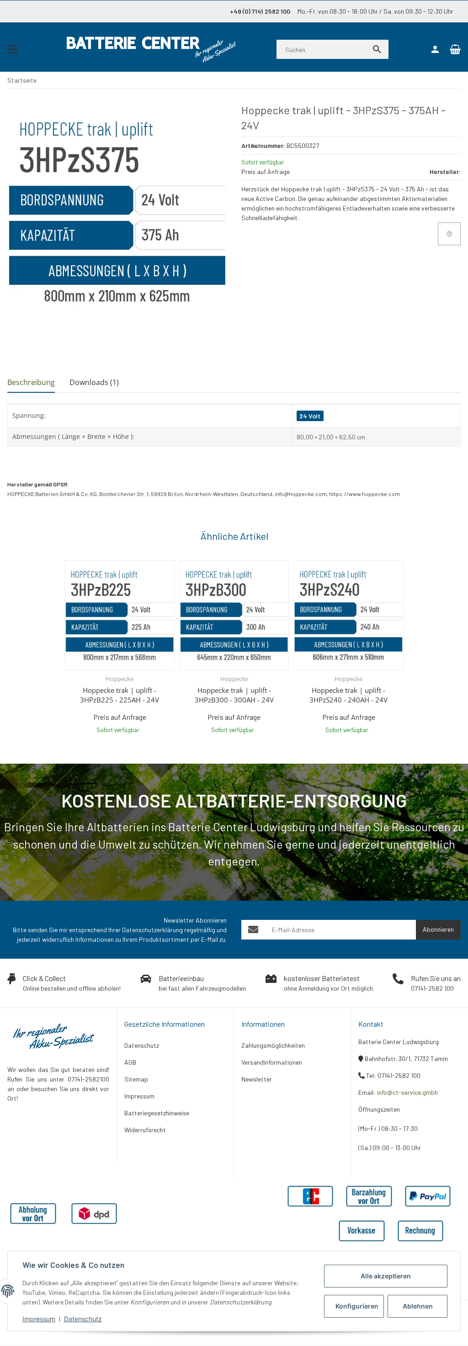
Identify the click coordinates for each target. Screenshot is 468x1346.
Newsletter (256, 1079)
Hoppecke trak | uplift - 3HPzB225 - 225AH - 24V (119, 695)
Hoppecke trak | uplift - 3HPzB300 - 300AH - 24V (234, 695)
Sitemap (136, 1079)
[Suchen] (377, 49)
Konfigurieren (356, 1306)
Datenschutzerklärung (152, 930)
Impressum (38, 1319)
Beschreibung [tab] (31, 382)
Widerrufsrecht (145, 1130)
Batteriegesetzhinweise (156, 1113)
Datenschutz (83, 1319)
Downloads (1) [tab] (94, 382)
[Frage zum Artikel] (449, 233)
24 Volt (309, 416)
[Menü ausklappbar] (12, 49)
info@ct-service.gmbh (407, 1092)
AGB (130, 1062)
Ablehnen (418, 1306)
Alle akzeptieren (386, 1276)
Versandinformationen (271, 1062)
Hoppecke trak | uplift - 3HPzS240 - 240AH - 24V (348, 695)
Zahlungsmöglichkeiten (273, 1045)
